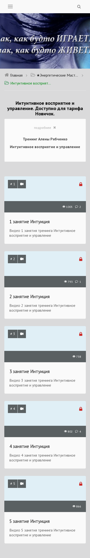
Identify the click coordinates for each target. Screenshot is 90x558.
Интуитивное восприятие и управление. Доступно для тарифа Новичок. (31, 83)
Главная (16, 75)
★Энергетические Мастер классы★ (57, 75)
